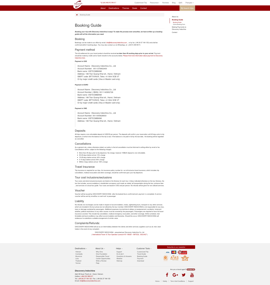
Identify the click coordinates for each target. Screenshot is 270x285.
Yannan (78, 263)
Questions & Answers (124, 256)
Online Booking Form (179, 24)
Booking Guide (177, 20)
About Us (175, 16)
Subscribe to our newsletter (176, 247)
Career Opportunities (103, 258)
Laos (77, 258)
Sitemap (119, 261)
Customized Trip (141, 2)
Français (189, 2)
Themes (125, 8)
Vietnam (78, 252)
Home (157, 281)
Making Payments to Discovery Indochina (179, 28)
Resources (154, 2)
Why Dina (99, 252)
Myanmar (78, 256)
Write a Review (101, 261)
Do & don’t (120, 254)
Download (140, 261)
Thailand (78, 261)
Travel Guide (141, 254)
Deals (134, 8)
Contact (143, 8)
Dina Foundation (101, 254)
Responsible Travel (102, 256)
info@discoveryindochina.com (90, 281)
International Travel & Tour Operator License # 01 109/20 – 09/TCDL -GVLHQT (119, 234)
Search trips (188, 8)
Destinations (114, 8)
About (103, 8)
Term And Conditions (177, 281)
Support (119, 252)
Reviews (165, 2)
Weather (119, 258)
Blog (174, 2)
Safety (165, 281)
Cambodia (78, 254)
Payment (140, 258)
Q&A (180, 2)
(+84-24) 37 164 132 (85, 278)
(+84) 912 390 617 (109, 3)
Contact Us (190, 269)
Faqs (97, 263)
